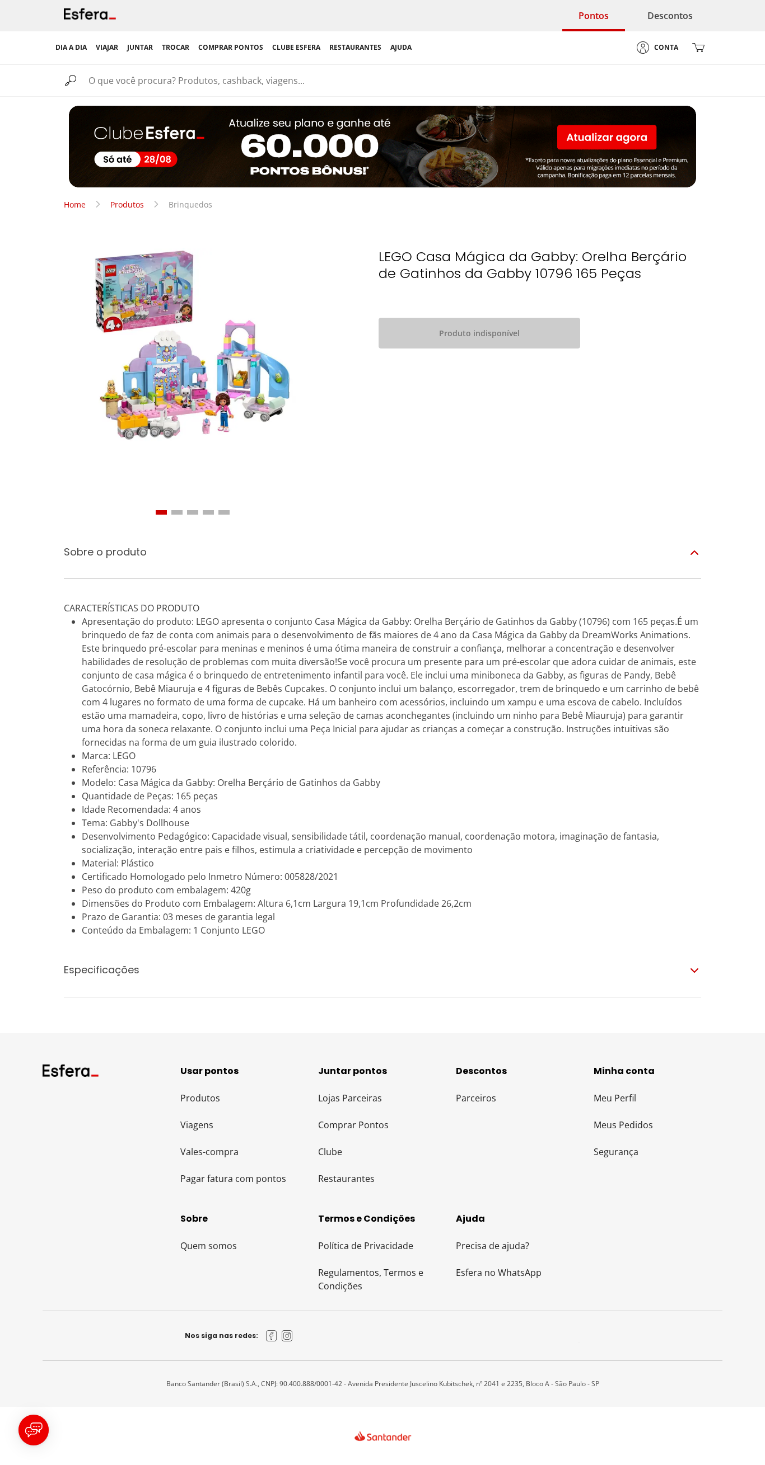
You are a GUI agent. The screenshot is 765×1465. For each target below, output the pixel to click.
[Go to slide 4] (208, 512)
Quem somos (208, 1246)
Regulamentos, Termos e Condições (370, 1279)
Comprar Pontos (353, 1125)
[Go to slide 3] (192, 512)
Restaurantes (346, 1178)
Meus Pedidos (623, 1125)
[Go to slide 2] (177, 512)
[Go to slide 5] (224, 512)
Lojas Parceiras (350, 1098)
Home (75, 204)
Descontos (670, 16)
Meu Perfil (615, 1098)
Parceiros (476, 1098)
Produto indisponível (479, 333)
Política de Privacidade (365, 1246)
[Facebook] (271, 1335)
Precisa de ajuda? (492, 1246)
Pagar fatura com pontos (233, 1178)
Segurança (616, 1152)
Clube (330, 1152)
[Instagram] (287, 1335)
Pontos (594, 16)
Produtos (127, 204)
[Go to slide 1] (161, 512)
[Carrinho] (698, 47)
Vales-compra (209, 1152)
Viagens (196, 1125)
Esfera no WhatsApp (499, 1272)
